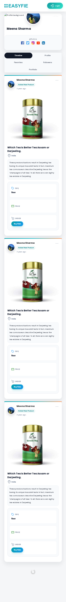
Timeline (18, 55)
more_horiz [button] (57, 80)
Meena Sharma (26, 79)
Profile (48, 55)
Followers (47, 62)
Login (55, 6)
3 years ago (21, 88)
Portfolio (33, 69)
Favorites (18, 62)
